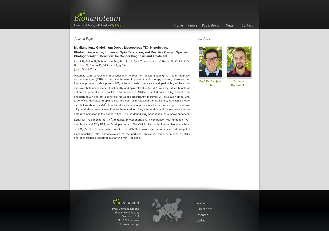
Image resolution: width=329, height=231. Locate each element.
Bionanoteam (99, 12)
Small (85, 69)
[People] (202, 203)
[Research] (202, 214)
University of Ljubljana (112, 26)
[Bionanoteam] (178, 21)
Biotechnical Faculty (83, 26)
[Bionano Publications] (211, 21)
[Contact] (247, 21)
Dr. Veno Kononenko (238, 83)
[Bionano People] (192, 21)
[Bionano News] (230, 21)
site (78, 69)
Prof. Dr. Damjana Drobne (210, 83)
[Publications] (202, 209)
